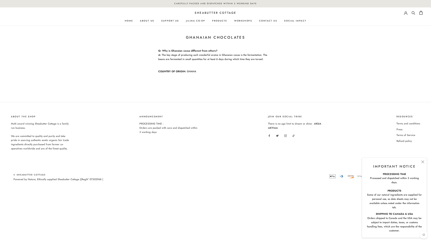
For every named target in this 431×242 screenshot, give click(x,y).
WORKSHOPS (243, 20)
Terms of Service (405, 135)
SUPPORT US (170, 20)
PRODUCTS (219, 20)
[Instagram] (285, 135)
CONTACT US (268, 20)
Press (399, 129)
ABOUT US (147, 20)
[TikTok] (293, 135)
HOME (129, 20)
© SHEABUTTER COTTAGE (29, 174)
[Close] (422, 161)
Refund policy (404, 141)
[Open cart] (421, 13)
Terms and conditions (408, 123)
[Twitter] (277, 135)
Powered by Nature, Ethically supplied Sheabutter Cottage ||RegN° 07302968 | (58, 179)
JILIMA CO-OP (195, 20)
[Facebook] (269, 135)
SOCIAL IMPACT (295, 20)
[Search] (413, 12)
